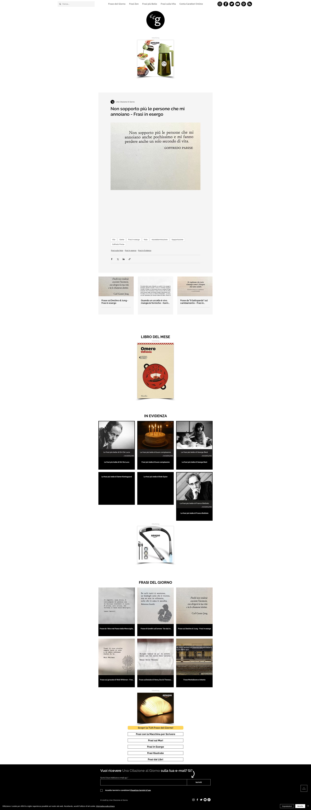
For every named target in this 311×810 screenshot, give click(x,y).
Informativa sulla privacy (105, 806)
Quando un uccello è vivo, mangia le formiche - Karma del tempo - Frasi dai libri (155, 301)
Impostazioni (287, 806)
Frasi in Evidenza (144, 250)
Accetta (300, 806)
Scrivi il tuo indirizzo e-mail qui (113, 778)
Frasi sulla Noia (117, 250)
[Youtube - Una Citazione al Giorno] (205, 799)
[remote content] (155, 211)
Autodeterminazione (160, 240)
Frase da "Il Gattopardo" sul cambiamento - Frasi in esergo (193, 301)
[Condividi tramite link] (129, 259)
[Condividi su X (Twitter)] (118, 259)
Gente (121, 240)
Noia (145, 240)
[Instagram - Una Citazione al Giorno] (219, 4)
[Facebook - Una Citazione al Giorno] (225, 4)
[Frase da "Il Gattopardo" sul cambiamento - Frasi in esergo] (194, 286)
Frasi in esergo (134, 240)
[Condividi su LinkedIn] (123, 259)
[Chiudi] (308, 806)
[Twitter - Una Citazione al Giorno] (231, 4)
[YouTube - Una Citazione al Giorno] (237, 4)
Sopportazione (177, 240)
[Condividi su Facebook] (112, 259)
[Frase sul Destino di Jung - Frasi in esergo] (116, 286)
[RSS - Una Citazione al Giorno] (249, 4)
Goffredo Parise (118, 244)
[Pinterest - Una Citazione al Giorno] (243, 4)
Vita (113, 240)
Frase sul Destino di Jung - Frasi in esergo (114, 301)
